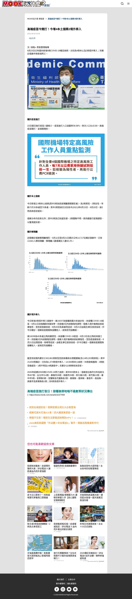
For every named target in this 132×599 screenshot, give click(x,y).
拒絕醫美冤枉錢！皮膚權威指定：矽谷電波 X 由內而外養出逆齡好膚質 (65, 526)
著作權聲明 (60, 584)
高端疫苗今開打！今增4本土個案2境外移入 (65, 19)
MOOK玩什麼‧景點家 (35, 19)
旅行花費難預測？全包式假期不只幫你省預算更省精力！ (65, 556)
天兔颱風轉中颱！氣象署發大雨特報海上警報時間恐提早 (38, 556)
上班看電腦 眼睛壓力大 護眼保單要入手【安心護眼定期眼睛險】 (65, 497)
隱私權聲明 (71, 584)
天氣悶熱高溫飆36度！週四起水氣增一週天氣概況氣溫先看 (91, 497)
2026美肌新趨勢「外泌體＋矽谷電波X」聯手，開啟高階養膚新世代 (64, 423)
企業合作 (71, 579)
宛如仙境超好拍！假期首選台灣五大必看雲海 (52, 407)
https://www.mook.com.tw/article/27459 (47, 395)
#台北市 (32, 38)
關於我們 (60, 579)
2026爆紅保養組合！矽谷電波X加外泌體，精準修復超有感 (92, 556)
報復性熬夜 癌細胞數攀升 (65, 466)
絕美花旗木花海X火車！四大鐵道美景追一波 (52, 412)
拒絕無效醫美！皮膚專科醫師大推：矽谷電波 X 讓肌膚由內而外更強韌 (38, 468)
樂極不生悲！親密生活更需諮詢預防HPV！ (51, 418)
